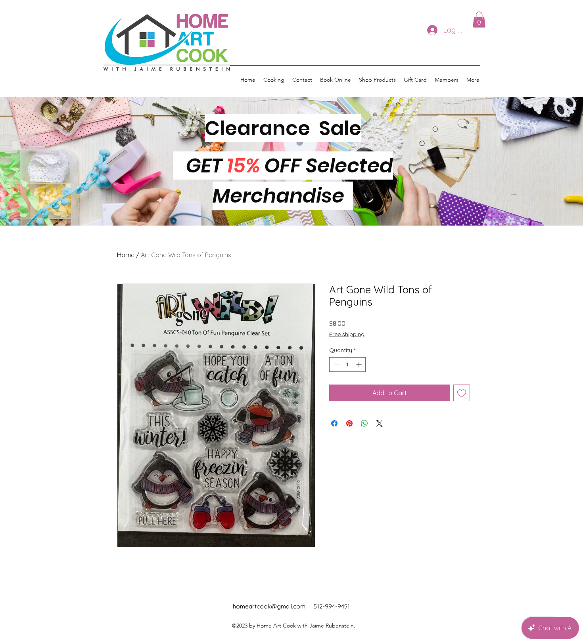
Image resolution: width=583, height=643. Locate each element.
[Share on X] (379, 423)
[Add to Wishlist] (461, 393)
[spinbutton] (347, 364)
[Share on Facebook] (334, 423)
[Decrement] (335, 364)
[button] (479, 19)
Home (125, 255)
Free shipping (346, 334)
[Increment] (359, 364)
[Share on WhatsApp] (364, 423)
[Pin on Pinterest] (349, 423)
